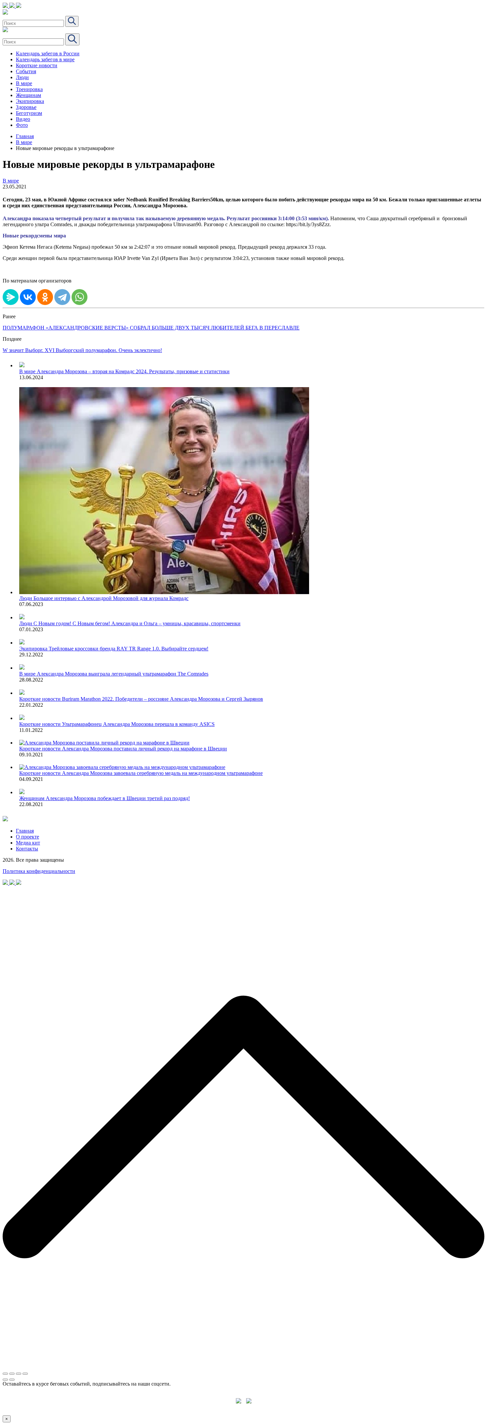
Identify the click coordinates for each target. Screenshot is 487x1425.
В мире (24, 83)
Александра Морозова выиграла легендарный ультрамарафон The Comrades (122, 674)
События (26, 71)
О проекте (27, 837)
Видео (23, 119)
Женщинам (28, 95)
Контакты (27, 848)
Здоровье (26, 107)
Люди (22, 77)
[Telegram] (62, 297)
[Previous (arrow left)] (5, 1380)
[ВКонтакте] (28, 297)
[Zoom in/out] (25, 1374)
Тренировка (29, 89)
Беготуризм (29, 113)
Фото (22, 125)
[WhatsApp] (79, 297)
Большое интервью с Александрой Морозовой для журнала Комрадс (111, 598)
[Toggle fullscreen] (18, 1374)
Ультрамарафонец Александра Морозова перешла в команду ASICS (138, 724)
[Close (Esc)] (5, 1374)
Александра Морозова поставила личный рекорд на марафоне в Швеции (144, 748)
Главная (25, 136)
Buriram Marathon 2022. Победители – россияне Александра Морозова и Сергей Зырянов (162, 699)
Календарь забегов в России (48, 53)
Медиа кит (28, 842)
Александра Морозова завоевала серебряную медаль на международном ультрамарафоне (162, 773)
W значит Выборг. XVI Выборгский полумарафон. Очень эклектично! (82, 350)
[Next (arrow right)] (12, 1380)
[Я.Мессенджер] (11, 297)
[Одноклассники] (45, 297)
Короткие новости (36, 65)
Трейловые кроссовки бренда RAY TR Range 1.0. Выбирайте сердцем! (128, 648)
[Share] (12, 1374)
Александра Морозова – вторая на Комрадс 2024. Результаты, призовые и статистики (133, 371)
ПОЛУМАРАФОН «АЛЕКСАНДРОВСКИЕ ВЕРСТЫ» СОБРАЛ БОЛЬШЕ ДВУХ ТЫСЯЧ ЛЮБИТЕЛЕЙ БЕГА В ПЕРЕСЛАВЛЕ (151, 328)
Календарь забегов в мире (45, 59)
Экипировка (30, 101)
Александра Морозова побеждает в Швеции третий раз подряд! (118, 798)
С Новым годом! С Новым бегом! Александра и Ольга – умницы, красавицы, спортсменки (137, 623)
